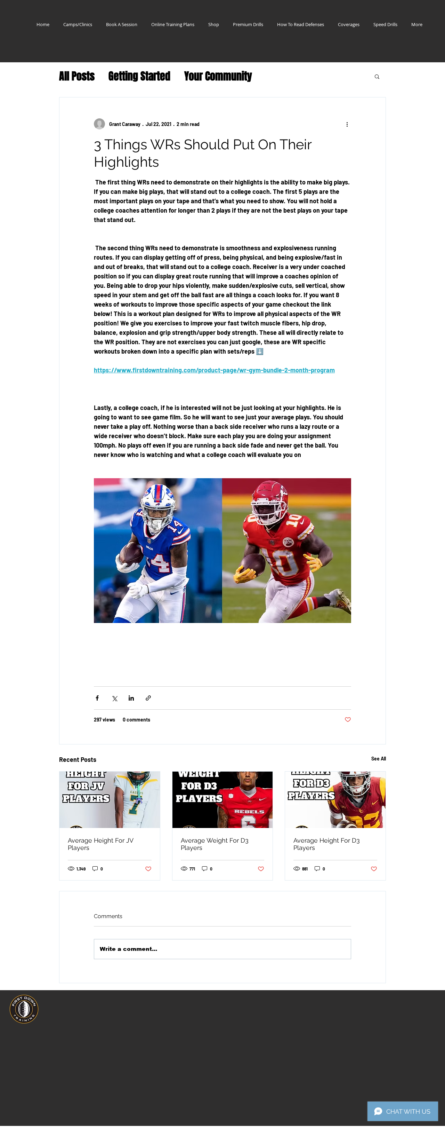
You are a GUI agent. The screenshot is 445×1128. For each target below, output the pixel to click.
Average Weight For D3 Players (215, 844)
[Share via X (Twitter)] (114, 698)
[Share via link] (148, 698)
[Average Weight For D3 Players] (222, 800)
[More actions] (347, 124)
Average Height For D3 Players (326, 844)
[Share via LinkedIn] (131, 698)
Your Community (218, 76)
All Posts (77, 76)
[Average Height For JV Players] (109, 800)
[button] (377, 76)
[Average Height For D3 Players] (335, 800)
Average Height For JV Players (100, 844)
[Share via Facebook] (97, 698)
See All (378, 759)
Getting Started (139, 76)
